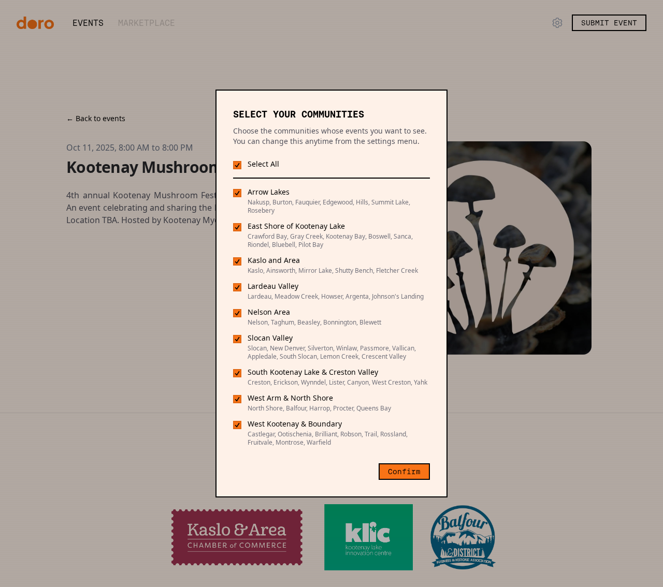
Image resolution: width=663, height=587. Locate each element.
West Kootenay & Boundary (295, 424)
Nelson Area (269, 312)
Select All (263, 164)
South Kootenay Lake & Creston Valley (313, 372)
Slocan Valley (270, 338)
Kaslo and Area (274, 260)
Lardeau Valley (273, 286)
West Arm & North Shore (290, 398)
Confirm (404, 471)
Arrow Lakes (269, 192)
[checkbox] (237, 164)
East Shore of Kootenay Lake (296, 226)
